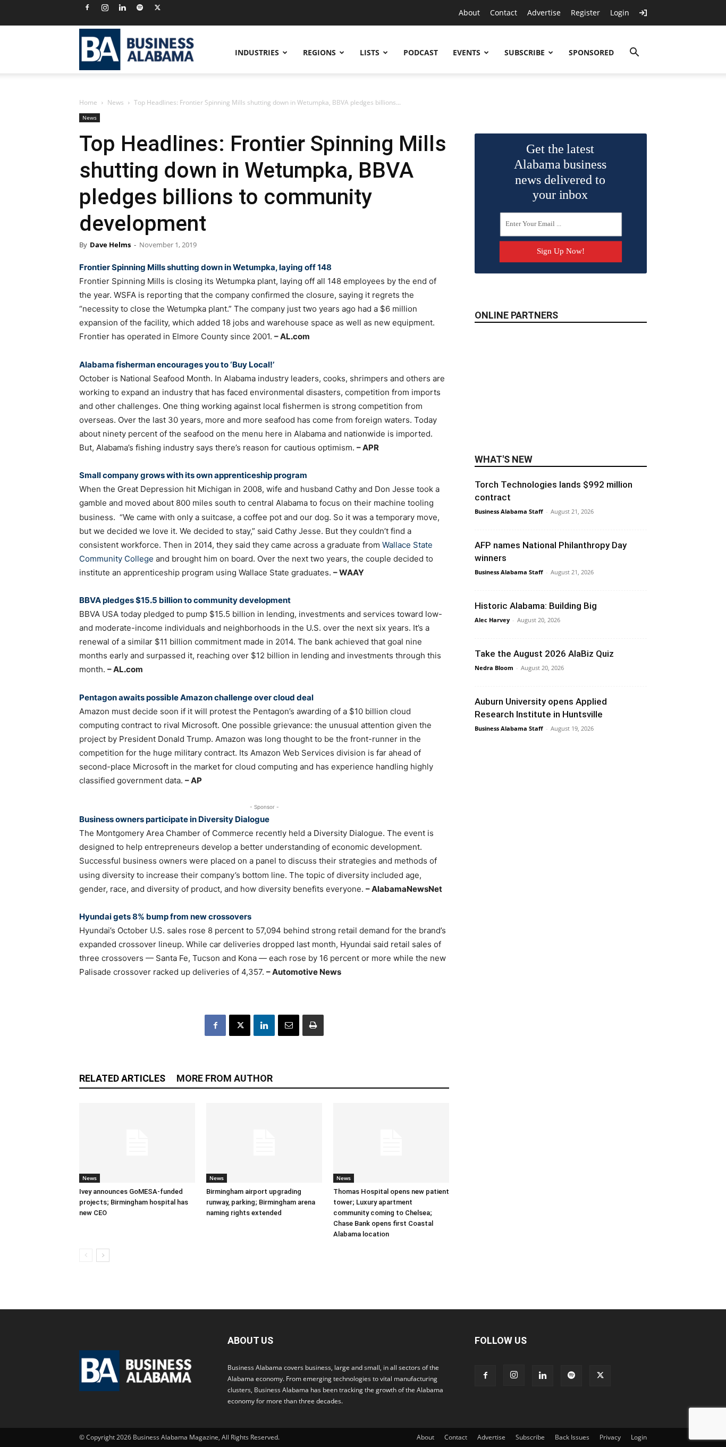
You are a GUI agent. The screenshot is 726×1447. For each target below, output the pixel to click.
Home (88, 102)
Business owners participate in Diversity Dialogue (174, 819)
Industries (257, 52)
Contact (503, 12)
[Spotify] (140, 7)
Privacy (610, 1437)
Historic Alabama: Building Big (536, 605)
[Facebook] (87, 7)
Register (585, 12)
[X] (157, 7)
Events (466, 52)
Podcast (420, 52)
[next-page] (102, 1255)
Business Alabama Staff (509, 511)
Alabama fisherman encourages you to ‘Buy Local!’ (176, 364)
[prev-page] (85, 1255)
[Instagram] (105, 7)
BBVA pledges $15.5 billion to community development (185, 600)
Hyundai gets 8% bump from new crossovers (165, 916)
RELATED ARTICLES (122, 1078)
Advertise (544, 12)
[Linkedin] (122, 7)
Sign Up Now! (561, 251)
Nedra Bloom (494, 668)
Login (619, 12)
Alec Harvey (492, 620)
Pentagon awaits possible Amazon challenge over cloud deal (196, 697)
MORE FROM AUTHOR (224, 1078)
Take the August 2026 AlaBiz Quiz (544, 653)
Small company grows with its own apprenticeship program (193, 475)
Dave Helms (110, 244)
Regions (319, 52)
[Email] (288, 1025)
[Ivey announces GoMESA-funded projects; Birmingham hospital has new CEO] (137, 1143)
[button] (634, 53)
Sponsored (591, 52)
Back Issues (572, 1437)
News (115, 102)
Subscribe (524, 52)
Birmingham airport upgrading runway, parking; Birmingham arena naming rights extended (260, 1202)
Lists (369, 52)
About (469, 12)
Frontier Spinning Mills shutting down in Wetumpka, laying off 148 (205, 267)
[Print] (313, 1025)
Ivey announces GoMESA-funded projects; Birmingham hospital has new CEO (133, 1202)
